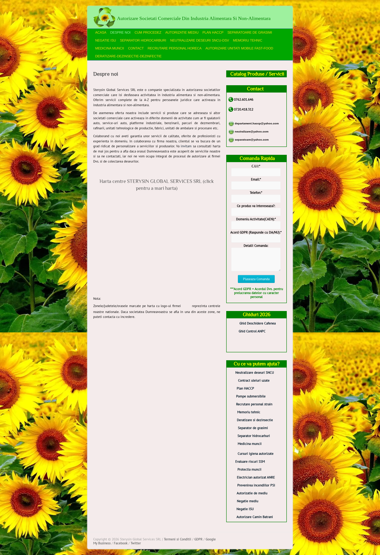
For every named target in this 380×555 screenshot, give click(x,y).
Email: (256, 179)
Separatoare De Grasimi (249, 32)
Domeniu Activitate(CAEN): (256, 219)
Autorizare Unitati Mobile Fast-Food (239, 48)
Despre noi (120, 32)
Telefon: (256, 192)
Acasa (100, 32)
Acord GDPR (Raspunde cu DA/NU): (256, 232)
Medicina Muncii (109, 48)
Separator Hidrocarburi (143, 40)
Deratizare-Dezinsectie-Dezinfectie (128, 56)
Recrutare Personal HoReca (174, 48)
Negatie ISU (105, 40)
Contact (136, 48)
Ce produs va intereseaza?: (256, 206)
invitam (186, 146)
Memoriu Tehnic (247, 40)
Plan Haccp (212, 32)
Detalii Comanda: (256, 245)
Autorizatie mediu (182, 32)
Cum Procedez (148, 32)
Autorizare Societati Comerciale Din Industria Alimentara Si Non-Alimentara (194, 18)
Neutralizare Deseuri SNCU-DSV (199, 40)
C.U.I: (256, 166)
